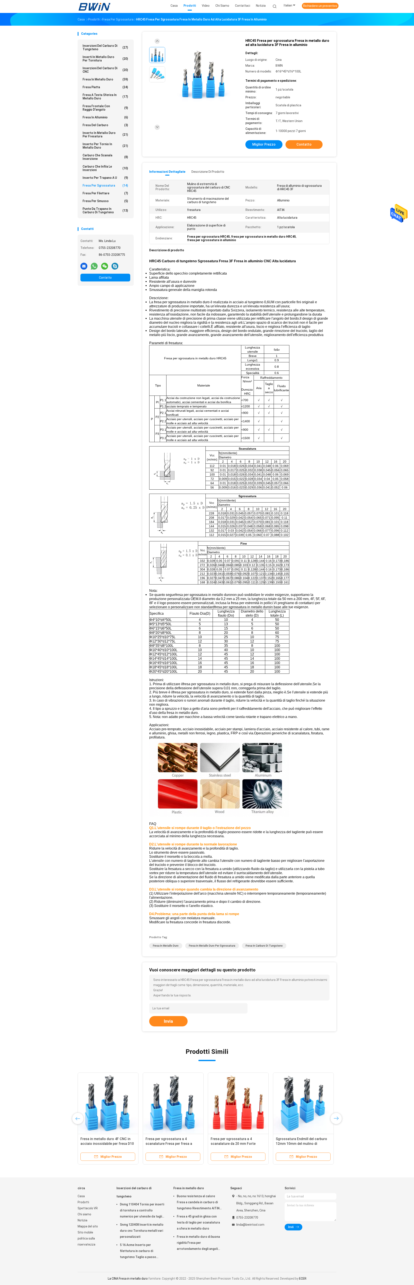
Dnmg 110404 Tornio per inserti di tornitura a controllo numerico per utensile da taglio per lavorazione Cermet (142, 1211)
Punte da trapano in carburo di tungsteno (105, 210)
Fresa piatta (105, 87)
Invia (168, 1021)
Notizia (82, 1220)
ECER (302, 1278)
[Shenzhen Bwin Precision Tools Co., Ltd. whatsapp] (94, 265)
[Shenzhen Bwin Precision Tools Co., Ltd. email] (83, 265)
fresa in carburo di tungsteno (264, 945)
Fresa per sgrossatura (105, 185)
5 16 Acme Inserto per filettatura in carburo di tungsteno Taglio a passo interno (138, 1251)
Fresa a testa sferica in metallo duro (105, 96)
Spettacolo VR (88, 1208)
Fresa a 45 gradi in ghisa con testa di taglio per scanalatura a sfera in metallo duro (198, 1222)
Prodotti (83, 1202)
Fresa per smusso (105, 201)
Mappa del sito (88, 1226)
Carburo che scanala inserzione (105, 157)
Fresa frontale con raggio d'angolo (105, 107)
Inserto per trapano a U (105, 177)
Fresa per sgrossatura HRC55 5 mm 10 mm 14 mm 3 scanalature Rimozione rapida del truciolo (237, 1143)
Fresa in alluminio (105, 117)
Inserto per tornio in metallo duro (105, 145)
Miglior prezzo (264, 144)
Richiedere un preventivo (320, 6)
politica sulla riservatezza (86, 1241)
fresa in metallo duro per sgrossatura (212, 945)
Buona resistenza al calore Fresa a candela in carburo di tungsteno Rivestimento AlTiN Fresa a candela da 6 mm (198, 1202)
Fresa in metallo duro (105, 79)
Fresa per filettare (105, 193)
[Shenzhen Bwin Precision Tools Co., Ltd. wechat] (104, 265)
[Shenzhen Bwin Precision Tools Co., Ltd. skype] (114, 265)
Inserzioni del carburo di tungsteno (105, 47)
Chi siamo (84, 1214)
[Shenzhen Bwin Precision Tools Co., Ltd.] (94, 6)
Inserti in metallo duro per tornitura (105, 58)
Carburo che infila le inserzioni (105, 168)
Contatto (105, 277)
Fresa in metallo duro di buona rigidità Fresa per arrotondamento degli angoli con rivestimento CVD (198, 1243)
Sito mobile (85, 1232)
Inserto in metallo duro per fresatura (105, 134)
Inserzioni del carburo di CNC (105, 69)
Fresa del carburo (105, 125)
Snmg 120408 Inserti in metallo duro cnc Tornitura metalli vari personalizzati (141, 1230)
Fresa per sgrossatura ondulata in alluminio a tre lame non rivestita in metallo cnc (173, 1143)
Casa (81, 1196)
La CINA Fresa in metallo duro (128, 1278)
